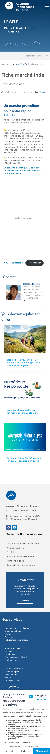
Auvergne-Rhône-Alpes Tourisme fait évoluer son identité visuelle (24, 459)
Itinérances (9, 634)
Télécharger (34, 262)
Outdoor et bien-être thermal (17, 628)
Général (25, 64)
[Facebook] (8, 527)
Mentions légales (15, 560)
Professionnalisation (14, 668)
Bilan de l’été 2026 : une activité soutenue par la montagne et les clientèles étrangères (23, 362)
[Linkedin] (14, 527)
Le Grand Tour (11, 674)
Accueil (16, 64)
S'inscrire (25, 600)
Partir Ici (8, 677)
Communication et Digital (16, 657)
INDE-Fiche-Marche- (13, 262)
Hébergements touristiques (16, 640)
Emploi (10, 552)
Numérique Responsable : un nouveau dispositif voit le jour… (22, 411)
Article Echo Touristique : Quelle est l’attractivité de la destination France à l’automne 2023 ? (23, 170)
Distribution (10, 654)
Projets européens (12, 672)
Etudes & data (11, 660)
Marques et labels (12, 648)
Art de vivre (9, 637)
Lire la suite (9, 115)
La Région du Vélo (12, 680)
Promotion (9, 651)
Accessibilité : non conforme (21, 565)
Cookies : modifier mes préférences (24, 534)
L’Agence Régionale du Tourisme (23, 543)
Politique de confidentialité (20, 556)
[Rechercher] (47, 55)
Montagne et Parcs (13, 631)
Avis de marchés (15, 548)
